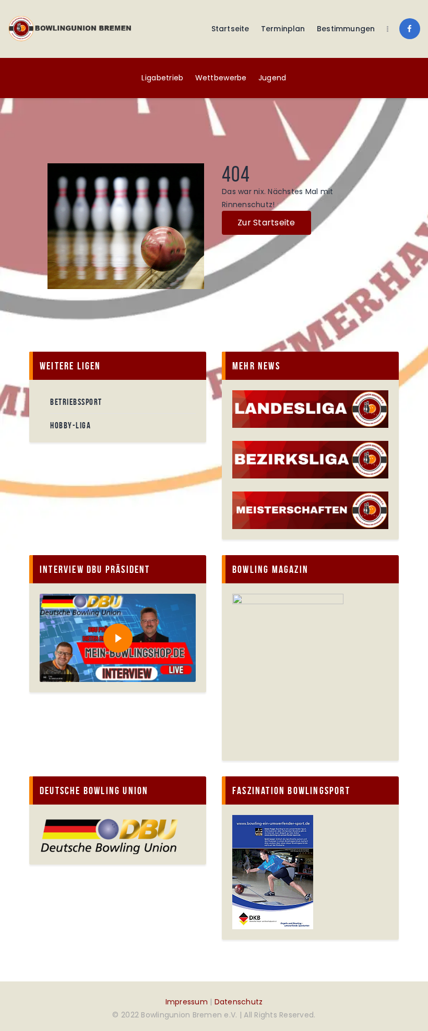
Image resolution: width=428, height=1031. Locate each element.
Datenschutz (239, 1002)
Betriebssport (76, 401)
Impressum (186, 1002)
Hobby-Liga (70, 425)
